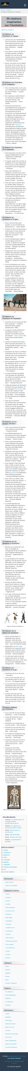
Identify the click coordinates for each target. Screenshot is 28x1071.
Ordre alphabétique (10, 995)
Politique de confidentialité (13, 1061)
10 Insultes (8, 924)
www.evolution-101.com (16, 1056)
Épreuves (7, 855)
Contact (7, 1014)
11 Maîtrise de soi (10, 927)
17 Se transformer (10, 948)
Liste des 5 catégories (11, 983)
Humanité (7, 860)
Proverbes (8, 1005)
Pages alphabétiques (10, 1040)
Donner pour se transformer (12, 831)
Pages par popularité (10, 1044)
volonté (13, 472)
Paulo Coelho (18, 336)
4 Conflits (7, 904)
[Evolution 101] (5, 4)
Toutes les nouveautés (11, 885)
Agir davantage (14, 834)
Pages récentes (9, 882)
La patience (15, 826)
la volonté (18, 828)
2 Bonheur (8, 897)
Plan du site (8, 1037)
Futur (5, 857)
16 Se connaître (9, 944)
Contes (7, 966)
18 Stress (7, 951)
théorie (17, 646)
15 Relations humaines (11, 941)
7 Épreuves (8, 914)
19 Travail (7, 954)
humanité (18, 389)
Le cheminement (17, 819)
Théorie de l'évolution (10, 867)
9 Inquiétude (8, 921)
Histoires (7, 970)
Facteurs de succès (16, 837)
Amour (6, 850)
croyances (18, 124)
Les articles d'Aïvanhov (11, 1047)
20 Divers (7, 958)
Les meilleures (9, 1002)
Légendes (7, 973)
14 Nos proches (9, 937)
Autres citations (9, 872)
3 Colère (7, 901)
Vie (5, 869)
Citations (8, 10)
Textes (7, 980)
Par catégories (9, 992)
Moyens (6, 862)
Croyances (7, 852)
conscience (22, 363)
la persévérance (12, 827)
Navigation (8, 1017)
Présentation (8, 1020)
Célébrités (8, 998)
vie (24, 678)
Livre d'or (7, 1030)
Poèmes (7, 976)
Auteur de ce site (9, 1027)
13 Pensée (8, 934)
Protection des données (11, 1034)
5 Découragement (10, 907)
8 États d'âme (8, 917)
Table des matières (7, 30)
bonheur (8, 681)
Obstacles (7, 864)
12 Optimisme (9, 931)
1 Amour (7, 894)
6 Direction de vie (10, 911)
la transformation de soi (11, 822)
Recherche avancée (10, 1024)
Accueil (3, 10)
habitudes (8, 601)
